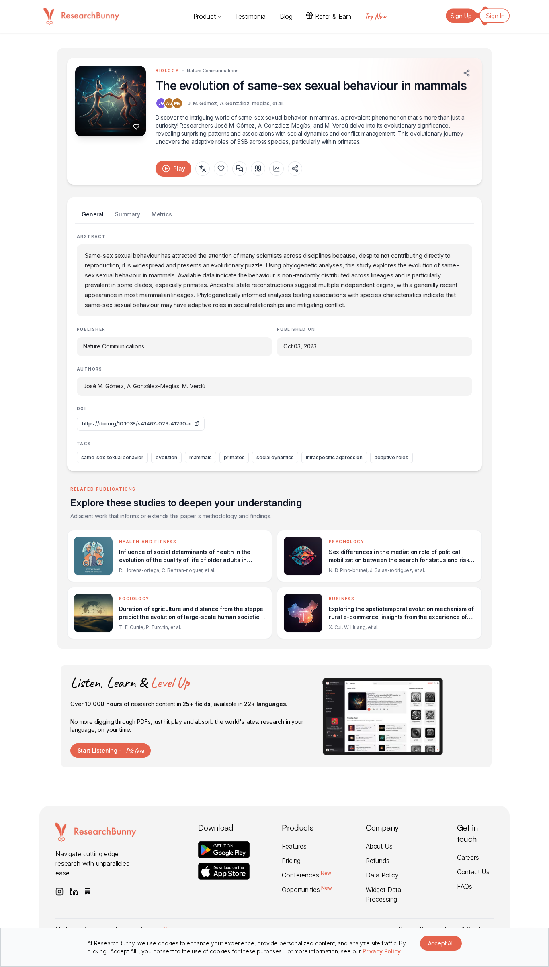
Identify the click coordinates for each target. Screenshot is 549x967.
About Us (379, 846)
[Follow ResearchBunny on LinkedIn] (74, 892)
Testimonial (250, 16)
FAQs (464, 886)
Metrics (162, 214)
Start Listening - (111, 750)
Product (204, 16)
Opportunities (307, 890)
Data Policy (382, 875)
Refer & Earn (333, 16)
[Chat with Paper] (239, 168)
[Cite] (258, 168)
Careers (468, 857)
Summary (127, 214)
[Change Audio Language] (202, 168)
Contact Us (473, 872)
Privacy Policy (382, 951)
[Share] (466, 73)
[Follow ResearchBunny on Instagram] (59, 892)
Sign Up (461, 16)
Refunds (377, 861)
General (93, 214)
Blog (286, 16)
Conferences (306, 875)
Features (294, 846)
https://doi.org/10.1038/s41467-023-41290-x (136, 423)
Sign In (495, 16)
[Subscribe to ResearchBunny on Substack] (87, 891)
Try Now (375, 16)
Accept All (441, 943)
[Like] (136, 126)
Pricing (291, 861)
